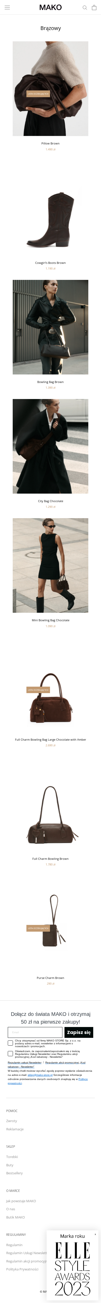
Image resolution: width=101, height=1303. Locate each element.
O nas (10, 1209)
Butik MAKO (15, 1217)
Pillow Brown (50, 143)
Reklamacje (15, 1129)
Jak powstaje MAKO (21, 1201)
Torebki (12, 1156)
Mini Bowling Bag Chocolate (50, 620)
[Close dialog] (91, 1236)
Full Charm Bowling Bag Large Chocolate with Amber (50, 739)
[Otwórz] (7, 7)
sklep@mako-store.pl (40, 1075)
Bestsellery (14, 1173)
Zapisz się (79, 1032)
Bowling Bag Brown (50, 382)
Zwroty (11, 1120)
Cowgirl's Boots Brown (50, 263)
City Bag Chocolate (50, 501)
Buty (9, 1165)
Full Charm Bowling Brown (50, 859)
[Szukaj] (85, 7)
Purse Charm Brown (50, 978)
